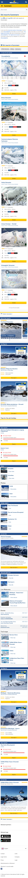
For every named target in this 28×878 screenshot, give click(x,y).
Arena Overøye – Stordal (8, 224)
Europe (2, 99)
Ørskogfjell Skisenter (8, 265)
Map (12, 49)
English (6, 848)
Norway (6, 99)
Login (16, 860)
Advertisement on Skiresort (8, 863)
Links (16, 853)
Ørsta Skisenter (6, 98)
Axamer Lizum (5, 448)
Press (2, 860)
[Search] (26, 2)
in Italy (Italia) (10, 370)
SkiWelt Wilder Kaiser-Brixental (10, 761)
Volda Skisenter (6, 182)
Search (18, 49)
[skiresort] (14, 2)
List (2, 18)
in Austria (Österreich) (12, 405)
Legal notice (4, 857)
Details (14, 93)
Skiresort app (4, 832)
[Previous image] (2, 330)
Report (13, 444)
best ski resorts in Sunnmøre (15, 30)
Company (17, 857)
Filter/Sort (6, 49)
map (9, 18)
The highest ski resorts (13, 34)
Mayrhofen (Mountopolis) (8, 745)
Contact (3, 853)
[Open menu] (2, 2)
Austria (2, 433)
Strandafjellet (7, 31)
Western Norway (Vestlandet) (13, 99)
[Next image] (26, 330)
